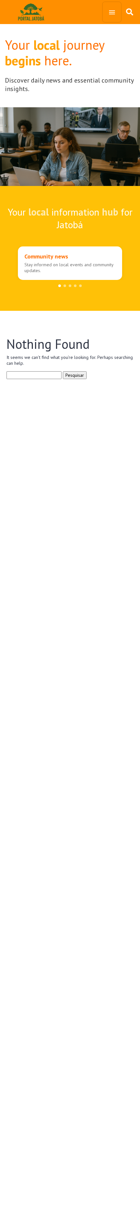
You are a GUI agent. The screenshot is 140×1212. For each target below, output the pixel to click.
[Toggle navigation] (111, 12)
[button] (59, 285)
